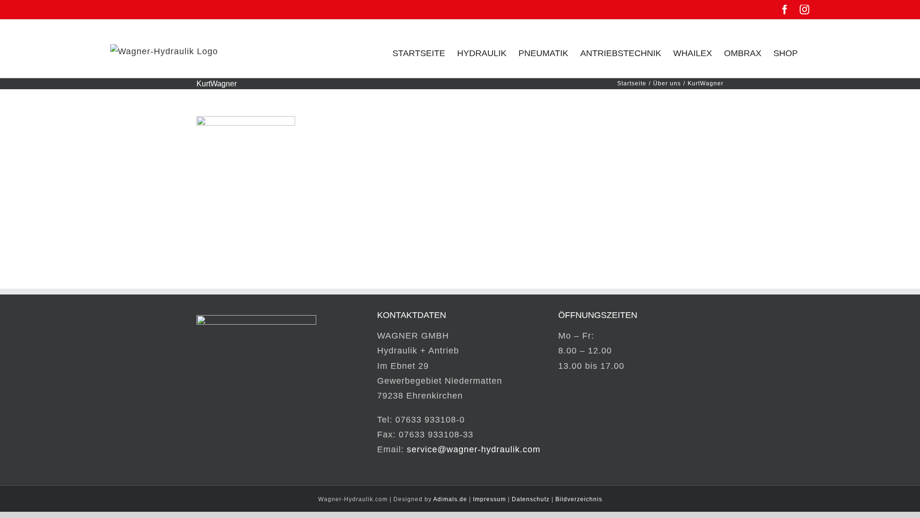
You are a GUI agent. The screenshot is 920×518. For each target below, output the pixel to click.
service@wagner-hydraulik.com (473, 449)
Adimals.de (450, 499)
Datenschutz (531, 499)
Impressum (489, 499)
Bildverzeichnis (578, 499)
